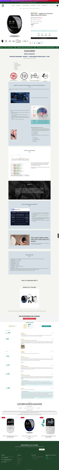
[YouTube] (57, 2)
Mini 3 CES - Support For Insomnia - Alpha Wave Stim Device (29, 436)
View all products (29, 406)
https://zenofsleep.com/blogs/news (26, 394)
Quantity (32, 26)
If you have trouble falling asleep (38, 217)
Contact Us (18, 461)
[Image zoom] (14, 25)
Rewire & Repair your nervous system (37, 127)
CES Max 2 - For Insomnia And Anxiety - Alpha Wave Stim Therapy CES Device (10, 436)
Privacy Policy (19, 460)
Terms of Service (19, 458)
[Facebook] (55, 2)
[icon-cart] (55, 5)
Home (20, 8)
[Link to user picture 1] (23, 347)
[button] (32, 12)
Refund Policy (19, 459)
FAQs (18, 456)
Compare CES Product (29, 318)
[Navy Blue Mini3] (31, 24)
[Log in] (53, 6)
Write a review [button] (46, 326)
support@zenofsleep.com (36, 384)
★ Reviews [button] (58, 235)
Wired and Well (30, 469)
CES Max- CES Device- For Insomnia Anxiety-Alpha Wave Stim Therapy (48, 436)
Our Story (18, 463)
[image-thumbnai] (2, 41)
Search (18, 464)
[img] (22, 333)
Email (16, 449)
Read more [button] (22, 343)
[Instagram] (56, 2)
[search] (52, 5)
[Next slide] (53, 2)
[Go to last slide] (1, 2)
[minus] (31, 28)
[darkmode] (57, 5)
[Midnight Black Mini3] (32, 24)
